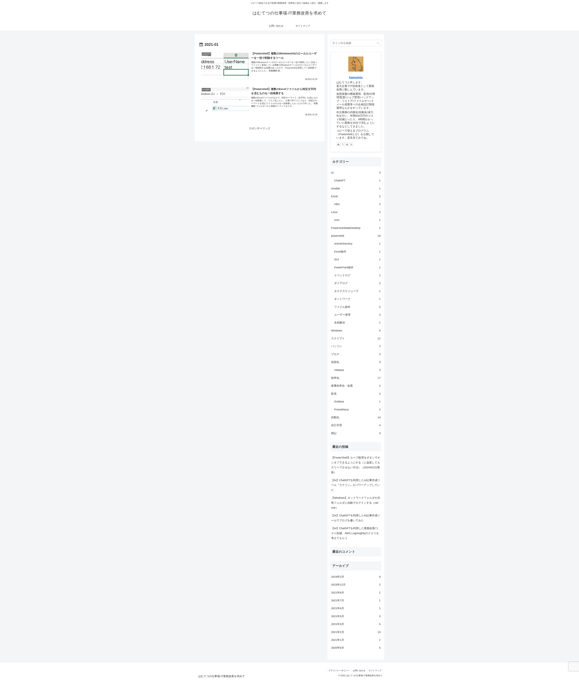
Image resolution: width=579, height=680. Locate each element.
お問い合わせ (359, 670)
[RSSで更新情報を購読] (351, 144)
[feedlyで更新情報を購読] (347, 144)
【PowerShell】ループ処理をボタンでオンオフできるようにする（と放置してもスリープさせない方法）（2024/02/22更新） (355, 465)
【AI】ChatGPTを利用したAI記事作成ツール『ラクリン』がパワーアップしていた (355, 485)
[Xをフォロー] (343, 144)
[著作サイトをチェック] (338, 144)
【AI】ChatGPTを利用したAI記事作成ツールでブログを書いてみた (355, 518)
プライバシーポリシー (339, 670)
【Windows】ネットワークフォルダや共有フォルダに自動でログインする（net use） (355, 502)
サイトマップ (375, 670)
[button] (378, 43)
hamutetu (356, 77)
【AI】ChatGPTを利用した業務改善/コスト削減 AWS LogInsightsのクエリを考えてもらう (355, 533)
